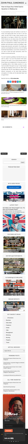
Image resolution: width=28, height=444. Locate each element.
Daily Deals (9, 322)
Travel (7, 342)
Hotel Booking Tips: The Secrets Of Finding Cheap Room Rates (14, 119)
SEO (9, 12)
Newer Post (4, 153)
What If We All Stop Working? (9, 386)
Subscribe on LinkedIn (14, 187)
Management (9, 332)
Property (8, 340)
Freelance (8, 325)
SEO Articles (13, 12)
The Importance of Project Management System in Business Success (12, 93)
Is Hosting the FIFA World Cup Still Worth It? (12, 375)
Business (9, 11)
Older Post (23, 153)
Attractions (10, 317)
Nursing (8, 337)
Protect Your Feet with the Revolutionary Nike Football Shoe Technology (13, 106)
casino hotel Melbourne (17, 11)
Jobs (7, 330)
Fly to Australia (15, 78)
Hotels (7, 327)
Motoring (8, 335)
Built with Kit (9, 438)
